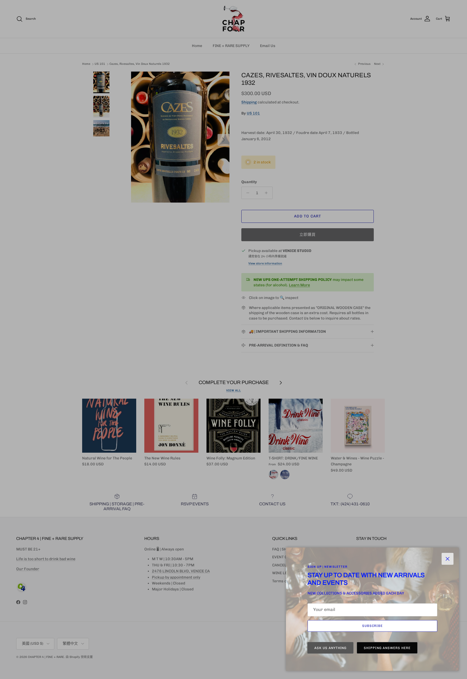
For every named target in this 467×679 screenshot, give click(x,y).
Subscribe (372, 626)
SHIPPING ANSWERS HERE (387, 648)
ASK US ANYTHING (330, 648)
